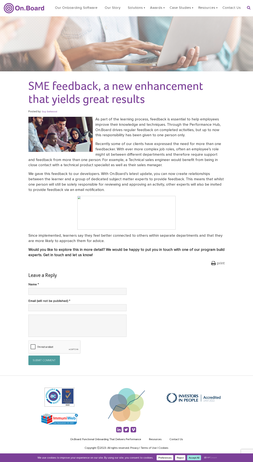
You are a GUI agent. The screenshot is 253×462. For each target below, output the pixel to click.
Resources (206, 7)
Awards (156, 7)
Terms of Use (149, 448)
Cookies (163, 448)
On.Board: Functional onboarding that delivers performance (105, 439)
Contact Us (232, 7)
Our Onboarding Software (76, 7)
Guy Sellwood (49, 111)
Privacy (134, 448)
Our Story (113, 7)
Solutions (135, 7)
